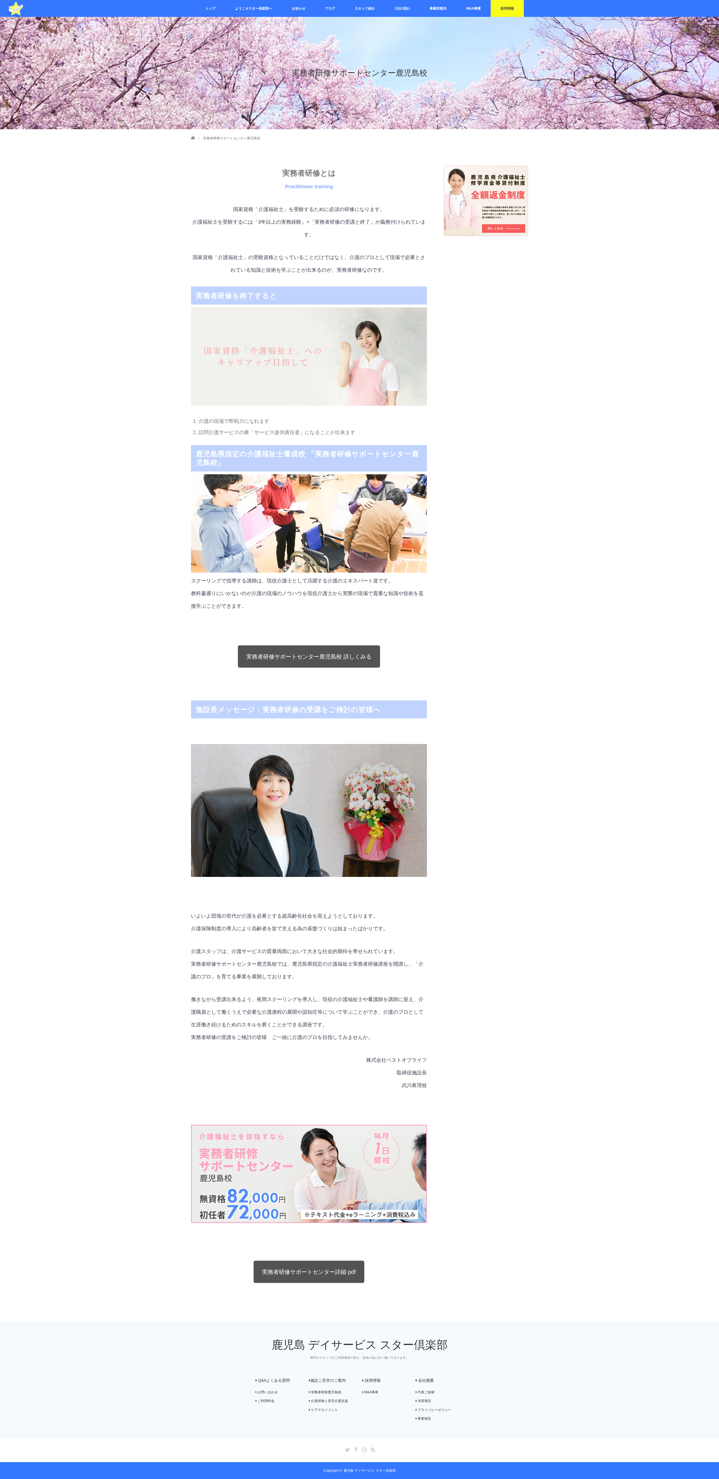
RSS (372, 1448)
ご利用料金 (265, 1401)
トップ (210, 8)
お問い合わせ (267, 1392)
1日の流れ (402, 8)
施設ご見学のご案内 (328, 1380)
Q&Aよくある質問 (273, 1380)
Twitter (347, 1448)
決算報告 (424, 1401)
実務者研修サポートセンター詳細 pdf (309, 1272)
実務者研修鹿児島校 (325, 1392)
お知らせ (298, 8)
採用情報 (507, 8)
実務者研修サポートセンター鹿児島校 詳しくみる (309, 657)
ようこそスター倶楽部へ (253, 8)
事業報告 (424, 1419)
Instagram (364, 1448)
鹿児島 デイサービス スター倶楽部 (360, 1345)
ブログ (330, 8)
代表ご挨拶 (425, 1392)
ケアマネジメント (324, 1410)
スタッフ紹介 (365, 8)
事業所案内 (438, 8)
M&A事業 (473, 8)
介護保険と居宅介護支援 (329, 1401)
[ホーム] (193, 131)
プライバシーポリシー (434, 1410)
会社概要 (425, 1380)
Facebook (355, 1448)
